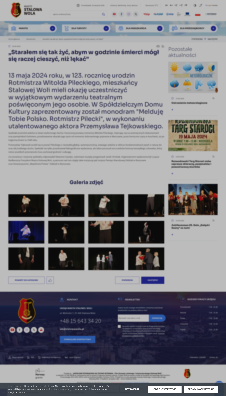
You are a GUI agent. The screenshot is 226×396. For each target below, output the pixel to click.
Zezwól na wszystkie (201, 389)
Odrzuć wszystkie (164, 389)
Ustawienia (132, 389)
